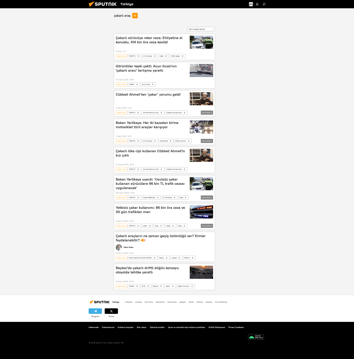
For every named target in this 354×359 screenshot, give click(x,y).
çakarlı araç (122, 15)
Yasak (168, 226)
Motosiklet (164, 141)
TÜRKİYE (132, 56)
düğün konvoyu (183, 286)
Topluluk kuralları (157, 327)
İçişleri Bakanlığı (149, 197)
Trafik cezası (175, 56)
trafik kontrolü (180, 141)
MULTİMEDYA (221, 302)
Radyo (161, 258)
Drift (143, 286)
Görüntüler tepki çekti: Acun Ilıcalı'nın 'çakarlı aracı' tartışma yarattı (146, 68)
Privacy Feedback (236, 327)
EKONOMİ (160, 302)
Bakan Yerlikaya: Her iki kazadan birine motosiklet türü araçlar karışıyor (147, 124)
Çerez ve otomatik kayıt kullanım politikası (186, 327)
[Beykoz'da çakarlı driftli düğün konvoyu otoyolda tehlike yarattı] (201, 272)
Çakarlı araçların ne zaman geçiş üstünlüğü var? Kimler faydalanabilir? (161, 238)
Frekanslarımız (108, 327)
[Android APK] (256, 337)
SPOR (191, 302)
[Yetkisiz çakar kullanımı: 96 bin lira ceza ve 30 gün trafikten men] (201, 211)
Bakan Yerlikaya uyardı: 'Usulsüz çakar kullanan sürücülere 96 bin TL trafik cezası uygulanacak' (150, 183)
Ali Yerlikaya (147, 56)
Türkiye (128, 302)
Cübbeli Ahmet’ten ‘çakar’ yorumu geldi (148, 94)
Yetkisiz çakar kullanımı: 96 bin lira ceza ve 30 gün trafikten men (150, 209)
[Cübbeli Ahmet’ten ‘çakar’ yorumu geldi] (201, 98)
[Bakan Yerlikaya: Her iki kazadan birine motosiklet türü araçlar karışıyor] (201, 127)
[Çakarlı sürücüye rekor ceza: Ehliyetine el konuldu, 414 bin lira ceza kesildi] (201, 42)
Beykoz (155, 286)
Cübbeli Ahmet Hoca (174, 113)
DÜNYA (138, 302)
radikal (174, 258)
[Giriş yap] (257, 4)
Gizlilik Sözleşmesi (217, 327)
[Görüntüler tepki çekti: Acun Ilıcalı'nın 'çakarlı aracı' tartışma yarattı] (201, 70)
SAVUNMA (172, 302)
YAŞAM (131, 84)
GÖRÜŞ (199, 302)
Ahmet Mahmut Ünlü (151, 113)
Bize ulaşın (141, 327)
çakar (145, 226)
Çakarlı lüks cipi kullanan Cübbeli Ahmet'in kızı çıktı (150, 153)
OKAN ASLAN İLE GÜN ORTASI (140, 258)
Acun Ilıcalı (146, 84)
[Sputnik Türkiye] (103, 7)
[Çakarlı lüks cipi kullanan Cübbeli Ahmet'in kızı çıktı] (201, 155)
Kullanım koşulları (126, 327)
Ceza (161, 56)
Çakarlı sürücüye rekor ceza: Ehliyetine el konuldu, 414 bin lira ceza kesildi (149, 40)
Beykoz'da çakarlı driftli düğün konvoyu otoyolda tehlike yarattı (147, 270)
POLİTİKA (149, 302)
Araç (156, 226)
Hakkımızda (94, 327)
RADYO (187, 258)
